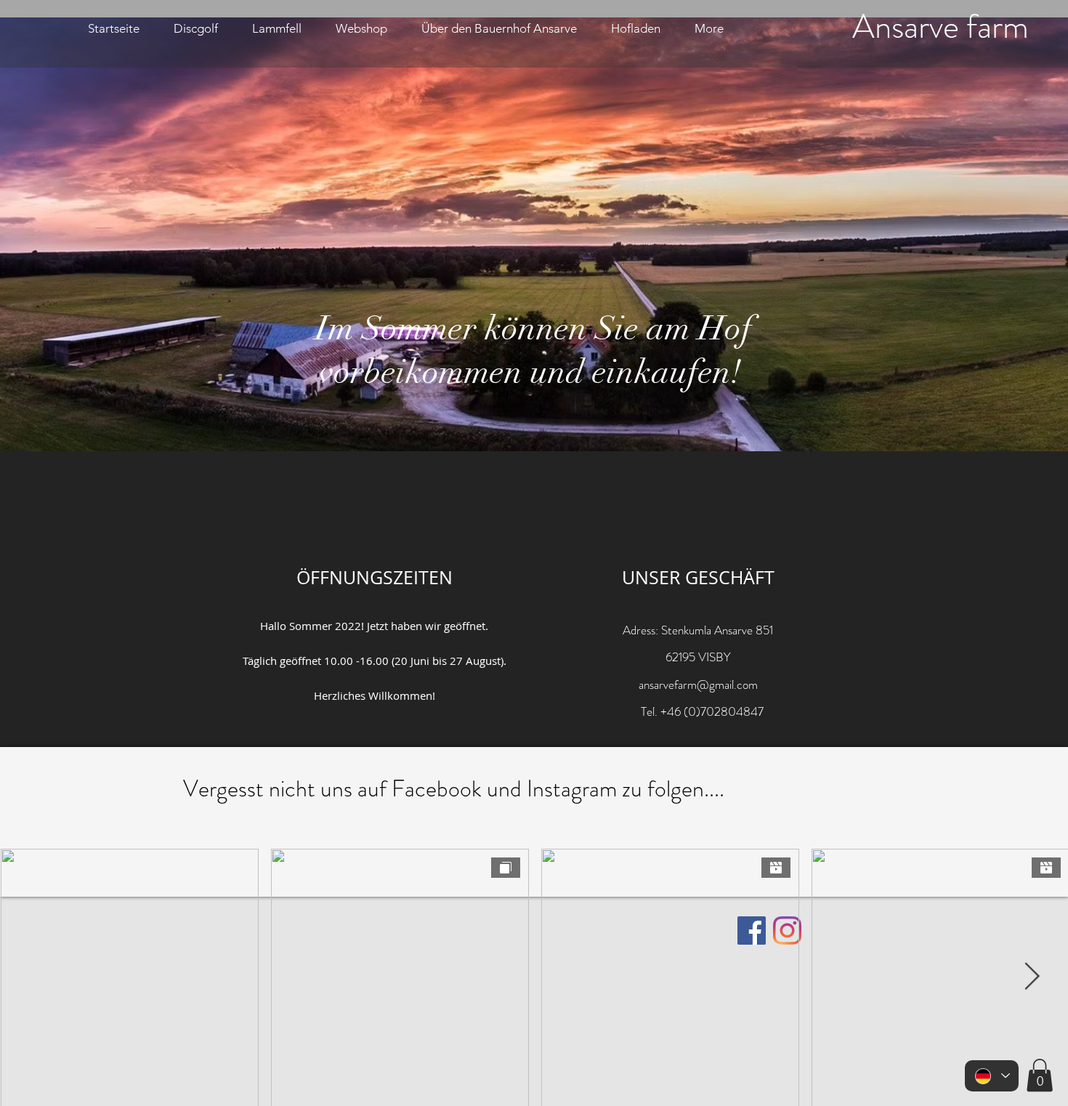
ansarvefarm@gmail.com (698, 684)
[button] (1039, 1075)
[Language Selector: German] (992, 1075)
